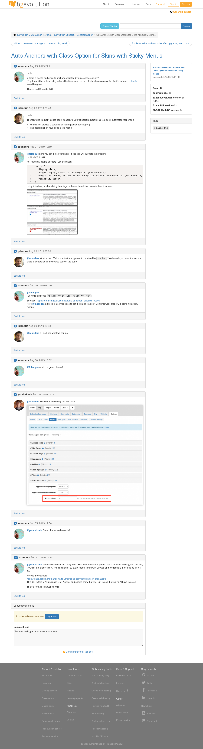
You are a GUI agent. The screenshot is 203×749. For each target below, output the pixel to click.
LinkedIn (150, 698)
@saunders (33, 258)
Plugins (70, 690)
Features (46, 683)
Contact (70, 719)
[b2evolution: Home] (29, 4)
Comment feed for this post (79, 651)
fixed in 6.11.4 (162, 128)
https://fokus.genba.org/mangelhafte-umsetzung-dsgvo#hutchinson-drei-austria (66, 578)
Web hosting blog (100, 675)
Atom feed (151, 721)
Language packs (75, 698)
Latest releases (74, 675)
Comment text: (21, 626)
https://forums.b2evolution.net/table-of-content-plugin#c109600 (68, 300)
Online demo (48, 706)
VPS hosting (98, 713)
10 (16, 557)
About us (71, 712)
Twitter (149, 683)
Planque (119, 743)
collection (133, 81)
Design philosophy (51, 721)
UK (97, 736)
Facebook (151, 690)
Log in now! (52, 616)
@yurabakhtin (34, 530)
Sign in (173, 4)
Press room (122, 712)
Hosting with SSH (100, 706)
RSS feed (151, 713)
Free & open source (52, 728)
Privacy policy (123, 720)
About (106, 4)
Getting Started (49, 690)
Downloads (120, 4)
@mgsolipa (38, 303)
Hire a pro (122, 691)
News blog (146, 706)
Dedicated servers (101, 721)
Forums (120, 683)
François (110, 743)
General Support (182, 11)
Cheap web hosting (101, 690)
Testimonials (48, 713)
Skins (69, 683)
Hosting (136, 4)
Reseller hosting (100, 728)
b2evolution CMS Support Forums (34, 34)
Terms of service (50, 736)
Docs (148, 4)
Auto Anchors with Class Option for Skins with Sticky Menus (86, 55)
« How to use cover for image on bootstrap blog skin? (40, 43)
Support (160, 4)
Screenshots (48, 698)
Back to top (19, 98)
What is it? (47, 675)
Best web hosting (100, 683)
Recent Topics (109, 26)
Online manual (123, 675)
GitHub (150, 675)
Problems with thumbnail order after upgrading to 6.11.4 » (160, 43)
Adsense (120, 705)
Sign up (186, 4)
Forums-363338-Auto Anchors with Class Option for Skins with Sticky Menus (168, 70)
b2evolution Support (64, 34)
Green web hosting (101, 698)
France (104, 736)
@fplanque (33, 153)
